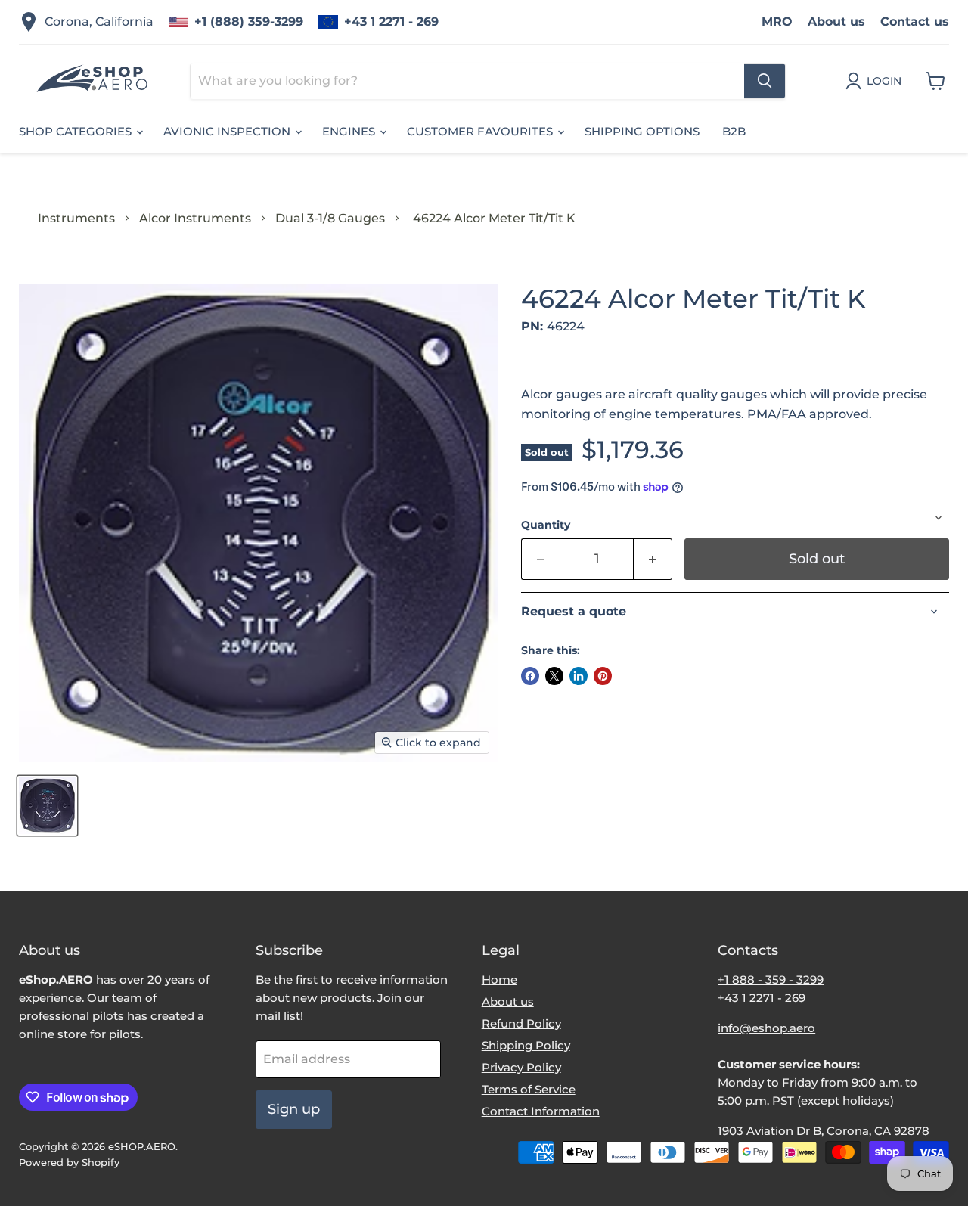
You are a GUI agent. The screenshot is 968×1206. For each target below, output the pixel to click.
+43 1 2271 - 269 (391, 21)
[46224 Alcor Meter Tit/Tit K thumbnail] (47, 806)
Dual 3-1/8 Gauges (330, 218)
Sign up (294, 1109)
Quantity (545, 525)
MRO (777, 21)
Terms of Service (529, 1089)
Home (499, 979)
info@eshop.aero (766, 1028)
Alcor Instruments (195, 218)
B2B (734, 131)
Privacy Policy (521, 1067)
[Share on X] (554, 676)
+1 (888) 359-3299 (248, 21)
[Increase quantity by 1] (653, 559)
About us (836, 21)
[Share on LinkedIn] (578, 676)
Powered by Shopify (69, 1162)
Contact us (914, 21)
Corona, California (99, 21)
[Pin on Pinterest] (603, 676)
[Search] (764, 81)
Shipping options (642, 131)
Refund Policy (521, 1023)
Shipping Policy (526, 1045)
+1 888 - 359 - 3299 (771, 979)
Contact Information (541, 1111)
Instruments (76, 218)
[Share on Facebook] (530, 676)
